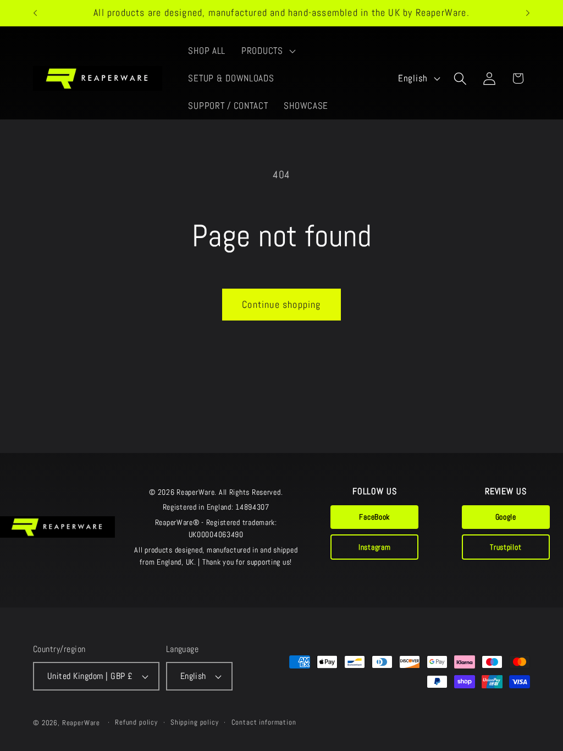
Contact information (263, 722)
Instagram (374, 547)
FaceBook (374, 517)
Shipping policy (194, 722)
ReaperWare (81, 722)
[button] (267, 51)
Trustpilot (505, 547)
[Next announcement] (528, 13)
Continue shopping (281, 304)
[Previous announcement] (35, 13)
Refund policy (136, 722)
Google (505, 517)
